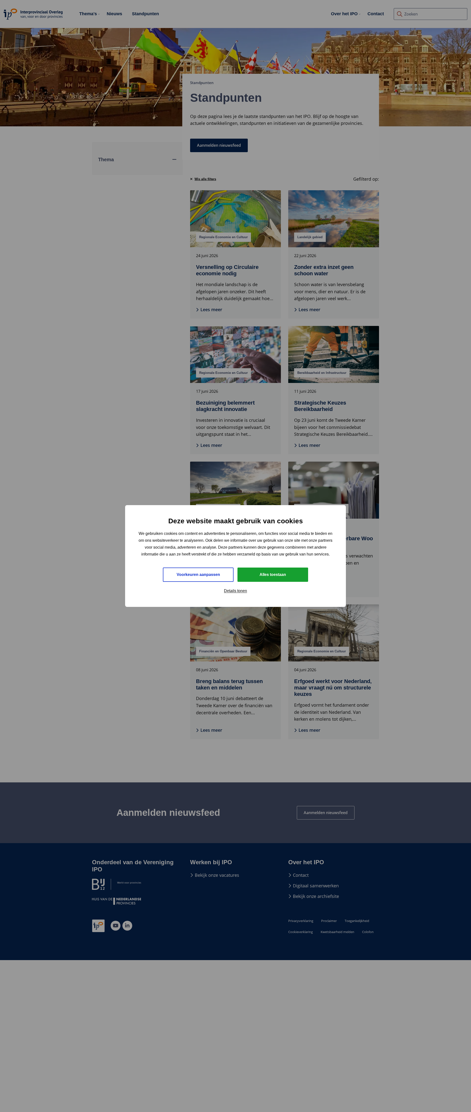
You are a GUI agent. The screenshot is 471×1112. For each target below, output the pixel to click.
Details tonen (235, 591)
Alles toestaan (273, 574)
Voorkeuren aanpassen (198, 574)
